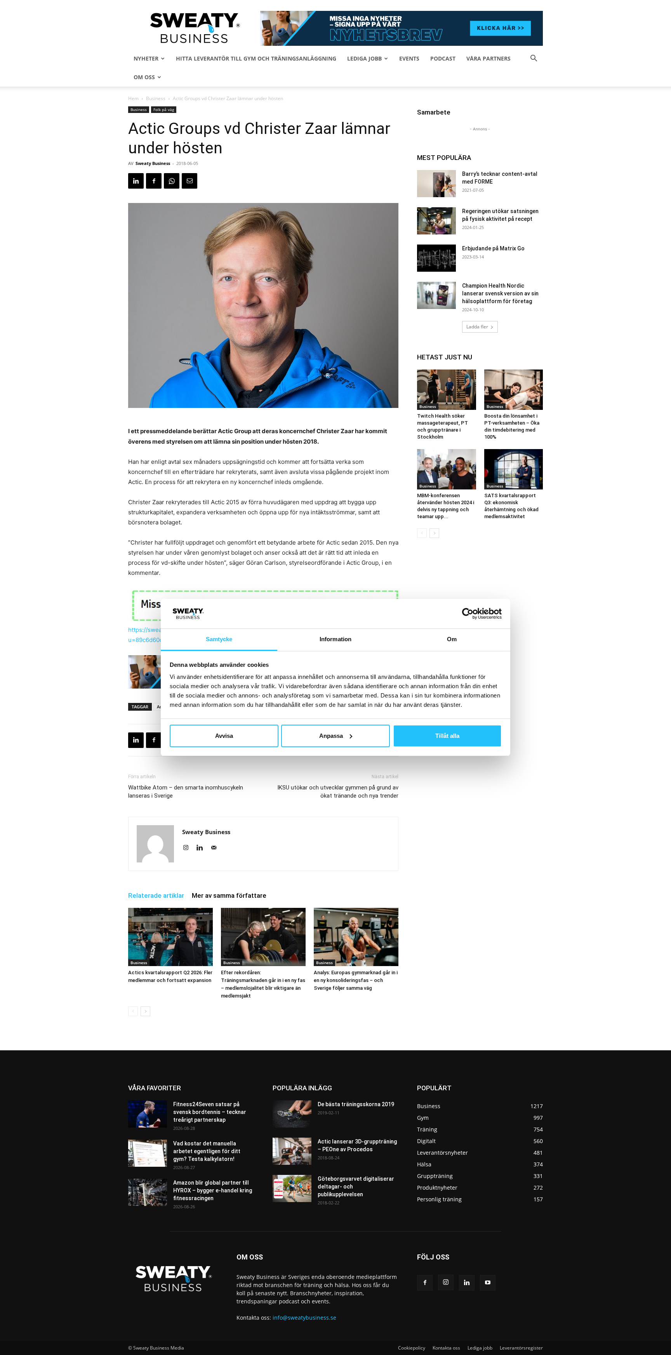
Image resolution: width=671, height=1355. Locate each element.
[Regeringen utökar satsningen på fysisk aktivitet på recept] (436, 220)
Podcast (442, 58)
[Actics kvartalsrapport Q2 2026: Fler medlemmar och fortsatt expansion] (170, 937)
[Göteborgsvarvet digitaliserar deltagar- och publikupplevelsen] (292, 1188)
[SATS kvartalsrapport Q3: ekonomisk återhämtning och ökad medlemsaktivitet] (513, 469)
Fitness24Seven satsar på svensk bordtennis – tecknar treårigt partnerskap (209, 1112)
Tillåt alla (447, 735)
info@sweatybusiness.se (304, 1317)
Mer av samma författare (229, 895)
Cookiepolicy (411, 1348)
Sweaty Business (153, 163)
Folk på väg (163, 109)
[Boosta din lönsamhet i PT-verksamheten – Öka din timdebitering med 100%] (513, 390)
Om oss (144, 77)
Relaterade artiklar (156, 895)
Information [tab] (335, 639)
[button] (533, 59)
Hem (133, 98)
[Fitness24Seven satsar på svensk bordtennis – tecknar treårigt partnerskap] (147, 1114)
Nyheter (146, 58)
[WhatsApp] (171, 181)
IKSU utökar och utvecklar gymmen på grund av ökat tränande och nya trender (337, 791)
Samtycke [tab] (219, 639)
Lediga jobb (364, 58)
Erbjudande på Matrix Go (493, 248)
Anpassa (331, 735)
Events (409, 58)
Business (155, 98)
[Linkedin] (136, 181)
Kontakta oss (446, 1348)
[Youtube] (487, 1283)
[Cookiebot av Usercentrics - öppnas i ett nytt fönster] (468, 613)
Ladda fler (477, 326)
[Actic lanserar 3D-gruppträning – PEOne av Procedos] (292, 1151)
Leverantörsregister (521, 1348)
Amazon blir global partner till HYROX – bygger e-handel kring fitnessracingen (212, 1190)
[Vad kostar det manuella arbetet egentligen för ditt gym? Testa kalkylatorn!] (147, 1153)
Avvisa (224, 735)
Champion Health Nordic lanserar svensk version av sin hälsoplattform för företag (500, 293)
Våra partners (488, 58)
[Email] (189, 181)
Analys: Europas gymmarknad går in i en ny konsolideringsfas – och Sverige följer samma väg (356, 980)
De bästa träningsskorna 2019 (356, 1104)
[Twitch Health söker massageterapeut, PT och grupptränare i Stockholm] (446, 390)
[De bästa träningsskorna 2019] (292, 1114)
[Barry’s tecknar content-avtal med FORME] (436, 183)
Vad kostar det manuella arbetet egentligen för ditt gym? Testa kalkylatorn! (206, 1151)
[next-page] (145, 1011)
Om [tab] (452, 639)
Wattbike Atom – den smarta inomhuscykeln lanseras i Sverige (185, 791)
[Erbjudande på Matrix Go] (436, 258)
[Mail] (216, 848)
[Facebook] (154, 181)
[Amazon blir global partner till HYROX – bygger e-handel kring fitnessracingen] (147, 1192)
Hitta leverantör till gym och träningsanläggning (256, 58)
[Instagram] (188, 848)
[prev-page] (133, 1011)
